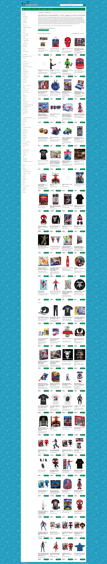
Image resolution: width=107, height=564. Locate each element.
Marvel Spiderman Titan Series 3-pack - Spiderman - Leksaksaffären (79, 49)
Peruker (24, 58)
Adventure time (25, 63)
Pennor (24, 182)
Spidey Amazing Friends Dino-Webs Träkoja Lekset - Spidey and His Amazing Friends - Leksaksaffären (55, 162)
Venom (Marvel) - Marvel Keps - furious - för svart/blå (43, 317)
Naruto (24, 87)
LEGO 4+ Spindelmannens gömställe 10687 (79, 428)
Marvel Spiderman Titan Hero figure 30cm (66, 471)
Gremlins (24, 79)
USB (23, 190)
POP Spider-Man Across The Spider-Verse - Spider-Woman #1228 (79, 533)
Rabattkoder (44, 9)
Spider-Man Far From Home (79, 184)
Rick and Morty (25, 90)
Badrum (24, 168)
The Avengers (25, 46)
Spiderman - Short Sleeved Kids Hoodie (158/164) (79, 471)
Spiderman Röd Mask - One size (67, 49)
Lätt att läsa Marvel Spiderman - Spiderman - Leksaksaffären (67, 92)
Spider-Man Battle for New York (67, 185)
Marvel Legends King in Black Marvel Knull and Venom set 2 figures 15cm (55, 491)
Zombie (24, 192)
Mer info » (46, 76)
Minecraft (24, 133)
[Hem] (23, 9)
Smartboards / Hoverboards (27, 161)
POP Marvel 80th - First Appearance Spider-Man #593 (42, 450)
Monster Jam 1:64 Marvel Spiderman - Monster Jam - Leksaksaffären (55, 384)
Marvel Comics (25, 35)
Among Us (24, 119)
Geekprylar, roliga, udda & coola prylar (30, 3)
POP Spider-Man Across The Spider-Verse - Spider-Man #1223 (67, 533)
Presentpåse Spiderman (54, 48)
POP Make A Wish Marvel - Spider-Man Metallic (43, 491)
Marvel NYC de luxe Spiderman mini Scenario (55, 532)
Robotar (24, 187)
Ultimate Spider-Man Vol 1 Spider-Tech (67, 226)
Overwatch (25, 137)
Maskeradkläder (26, 40)
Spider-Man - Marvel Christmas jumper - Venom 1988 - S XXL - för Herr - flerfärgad (43, 429)
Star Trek (24, 98)
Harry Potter (25, 80)
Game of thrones (26, 76)
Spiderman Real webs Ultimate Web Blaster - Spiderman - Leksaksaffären (43, 115)
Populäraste (82, 33)
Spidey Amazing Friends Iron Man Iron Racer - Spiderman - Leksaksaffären (43, 268)
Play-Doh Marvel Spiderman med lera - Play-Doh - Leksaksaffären (43, 339)
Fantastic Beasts (26, 71)
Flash (24, 24)
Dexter (24, 68)
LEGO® (24, 176)
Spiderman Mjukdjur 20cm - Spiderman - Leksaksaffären (79, 114)
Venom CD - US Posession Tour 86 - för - (79, 161)
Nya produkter (28, 9)
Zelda (24, 146)
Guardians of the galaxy (27, 27)
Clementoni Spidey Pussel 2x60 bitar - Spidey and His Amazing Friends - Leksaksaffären (67, 292)
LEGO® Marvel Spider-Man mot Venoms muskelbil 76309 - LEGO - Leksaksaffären (55, 362)
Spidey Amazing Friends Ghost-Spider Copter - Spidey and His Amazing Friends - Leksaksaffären (67, 115)
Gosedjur (26, 173)
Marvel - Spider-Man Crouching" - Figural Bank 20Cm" (43, 227)
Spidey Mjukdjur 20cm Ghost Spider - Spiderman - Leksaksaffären (67, 384)
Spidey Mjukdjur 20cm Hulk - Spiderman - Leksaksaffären (67, 71)
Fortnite (24, 129)
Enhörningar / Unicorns (27, 171)
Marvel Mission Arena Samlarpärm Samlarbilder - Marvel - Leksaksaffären (79, 247)
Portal (24, 140)
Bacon (24, 166)
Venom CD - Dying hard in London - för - (79, 361)
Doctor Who (25, 69)
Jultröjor (24, 174)
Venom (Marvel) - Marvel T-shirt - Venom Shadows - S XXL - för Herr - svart (43, 406)
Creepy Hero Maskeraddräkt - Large (79, 406)
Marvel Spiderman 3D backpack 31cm (66, 491)
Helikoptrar (25, 155)
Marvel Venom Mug (41, 470)
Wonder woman (25, 51)
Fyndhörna (34, 9)
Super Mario (25, 143)
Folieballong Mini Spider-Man (55, 138)
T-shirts (24, 41)
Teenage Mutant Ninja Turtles (28, 104)
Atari (23, 122)
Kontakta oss (50, 9)
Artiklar (39, 9)
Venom (24, 49)
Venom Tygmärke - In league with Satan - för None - (79, 292)
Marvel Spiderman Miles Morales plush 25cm (78, 491)
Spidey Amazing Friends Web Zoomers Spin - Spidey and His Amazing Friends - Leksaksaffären (43, 384)
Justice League (25, 33)
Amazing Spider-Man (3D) (67, 427)
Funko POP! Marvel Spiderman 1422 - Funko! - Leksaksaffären (43, 185)
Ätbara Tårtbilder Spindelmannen (41, 292)
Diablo (24, 124)
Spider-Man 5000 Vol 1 (66, 510)
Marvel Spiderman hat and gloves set (79, 226)
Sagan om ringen (26, 92)
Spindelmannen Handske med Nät (55, 70)
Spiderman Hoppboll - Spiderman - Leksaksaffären (55, 92)
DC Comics (25, 19)
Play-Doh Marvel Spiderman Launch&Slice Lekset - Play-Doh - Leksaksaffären (79, 318)
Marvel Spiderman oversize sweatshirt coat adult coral (79, 554)
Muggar (24, 177)
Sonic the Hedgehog (26, 141)
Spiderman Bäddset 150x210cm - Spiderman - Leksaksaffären (67, 161)
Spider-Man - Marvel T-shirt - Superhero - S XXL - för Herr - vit (55, 406)
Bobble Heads (25, 169)
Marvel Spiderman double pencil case (55, 114)
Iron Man (24, 30)
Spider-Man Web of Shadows (53, 185)
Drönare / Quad (25, 151)
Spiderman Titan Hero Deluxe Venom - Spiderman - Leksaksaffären (79, 138)
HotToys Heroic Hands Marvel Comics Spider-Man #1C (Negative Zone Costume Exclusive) (43, 512)
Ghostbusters (25, 77)
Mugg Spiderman (41, 48)
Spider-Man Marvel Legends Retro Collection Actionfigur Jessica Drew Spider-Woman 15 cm (43, 554)
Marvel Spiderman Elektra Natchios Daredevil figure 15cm (55, 554)
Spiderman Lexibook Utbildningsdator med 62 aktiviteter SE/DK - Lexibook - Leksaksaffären (79, 92)
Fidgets (24, 153)
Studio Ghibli (25, 103)
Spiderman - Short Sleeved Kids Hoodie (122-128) (79, 206)
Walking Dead (25, 112)
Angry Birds (25, 121)
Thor (23, 48)
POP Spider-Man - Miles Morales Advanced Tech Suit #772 (67, 450)
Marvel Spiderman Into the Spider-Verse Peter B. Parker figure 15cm (55, 206)
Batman (24, 14)
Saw (23, 93)
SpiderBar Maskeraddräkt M (55, 291)
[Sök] (84, 5)
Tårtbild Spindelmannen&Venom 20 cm (79, 268)
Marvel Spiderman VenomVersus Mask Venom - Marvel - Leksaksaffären (79, 384)
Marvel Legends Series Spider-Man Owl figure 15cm (43, 247)
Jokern (24, 32)
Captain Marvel (25, 17)
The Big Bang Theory (26, 106)
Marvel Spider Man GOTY (43, 205)
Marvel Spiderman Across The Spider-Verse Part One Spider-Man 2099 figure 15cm (43, 533)
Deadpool (24, 21)
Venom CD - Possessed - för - (67, 339)
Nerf (23, 156)
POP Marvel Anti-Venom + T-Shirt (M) (55, 511)
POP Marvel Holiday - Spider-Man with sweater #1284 (67, 554)
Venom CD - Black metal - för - (67, 361)
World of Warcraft (26, 145)
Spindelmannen (25, 38)
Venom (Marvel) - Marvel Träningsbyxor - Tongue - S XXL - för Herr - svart (55, 318)
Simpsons (24, 95)
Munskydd (24, 179)
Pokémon (26, 88)
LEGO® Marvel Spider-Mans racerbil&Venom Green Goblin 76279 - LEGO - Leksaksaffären (55, 269)
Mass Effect (25, 132)
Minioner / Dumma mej (27, 85)
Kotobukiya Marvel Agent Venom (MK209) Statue (55, 450)
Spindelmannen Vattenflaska (67, 267)
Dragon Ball (25, 22)
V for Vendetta (25, 111)
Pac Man (24, 138)
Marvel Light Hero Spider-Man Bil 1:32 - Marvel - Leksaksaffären (55, 339)
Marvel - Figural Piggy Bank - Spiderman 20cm (79, 511)
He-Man (24, 82)
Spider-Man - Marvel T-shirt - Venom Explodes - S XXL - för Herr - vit (67, 406)
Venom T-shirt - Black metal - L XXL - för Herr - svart (67, 317)
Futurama (24, 74)
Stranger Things (25, 101)
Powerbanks (25, 158)
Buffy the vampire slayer (27, 66)
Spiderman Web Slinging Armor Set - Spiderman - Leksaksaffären (42, 92)
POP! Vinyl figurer (26, 185)
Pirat (23, 184)
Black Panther (25, 16)
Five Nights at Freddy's (27, 127)
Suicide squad (25, 43)
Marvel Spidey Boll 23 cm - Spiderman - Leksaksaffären (43, 138)
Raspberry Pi (25, 159)
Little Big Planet (25, 130)
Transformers (25, 109)
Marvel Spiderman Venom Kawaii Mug (79, 450)
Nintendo (24, 135)
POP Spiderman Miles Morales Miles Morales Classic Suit (54, 471)
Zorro (24, 114)
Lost (23, 84)
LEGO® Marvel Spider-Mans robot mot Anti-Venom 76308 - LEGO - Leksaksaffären (43, 362)
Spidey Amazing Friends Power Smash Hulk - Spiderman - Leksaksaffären (67, 247)
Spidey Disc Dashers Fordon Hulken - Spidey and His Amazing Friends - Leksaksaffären (67, 138)
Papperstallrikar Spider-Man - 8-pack (43, 70)
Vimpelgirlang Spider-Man (55, 246)
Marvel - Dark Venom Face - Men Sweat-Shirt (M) (55, 226)
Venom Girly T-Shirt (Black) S (43, 161)
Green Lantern (25, 25)
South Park (25, 96)
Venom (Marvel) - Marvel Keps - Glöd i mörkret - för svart (79, 339)
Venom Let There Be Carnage (67, 205)
